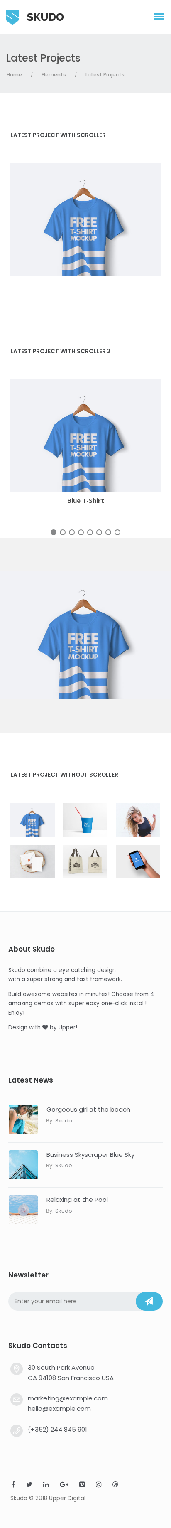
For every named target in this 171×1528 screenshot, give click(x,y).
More (63, 436)
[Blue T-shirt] (85, 219)
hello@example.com (59, 1408)
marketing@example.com (68, 1398)
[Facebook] (13, 1485)
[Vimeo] (82, 1485)
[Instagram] (99, 1485)
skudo (63, 1120)
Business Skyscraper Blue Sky (90, 1154)
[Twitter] (29, 1485)
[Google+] (64, 1485)
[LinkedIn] (46, 1485)
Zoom (108, 436)
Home (14, 74)
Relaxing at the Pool (77, 1199)
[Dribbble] (115, 1485)
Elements (54, 74)
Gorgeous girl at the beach (88, 1109)
